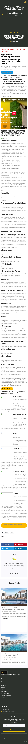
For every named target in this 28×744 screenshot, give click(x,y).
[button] (2, 2)
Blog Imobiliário (14, 32)
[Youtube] (26, 741)
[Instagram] (24, 741)
